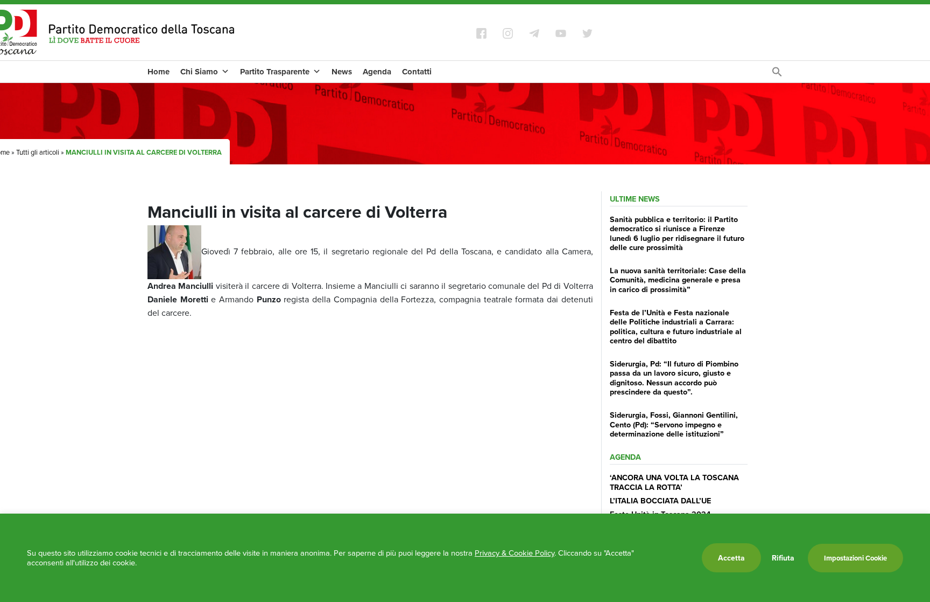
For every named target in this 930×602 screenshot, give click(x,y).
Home (158, 72)
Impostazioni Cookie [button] (855, 558)
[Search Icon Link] (777, 74)
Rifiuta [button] (783, 558)
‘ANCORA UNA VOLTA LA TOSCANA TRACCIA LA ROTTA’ (674, 482)
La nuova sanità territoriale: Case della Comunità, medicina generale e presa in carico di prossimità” (678, 280)
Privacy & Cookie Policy (514, 552)
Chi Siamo (199, 72)
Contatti (417, 72)
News (342, 72)
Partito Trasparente (274, 72)
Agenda (377, 72)
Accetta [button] (731, 557)
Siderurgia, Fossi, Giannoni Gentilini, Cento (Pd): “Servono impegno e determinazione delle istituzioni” (674, 424)
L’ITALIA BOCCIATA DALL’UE (660, 500)
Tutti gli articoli (37, 152)
